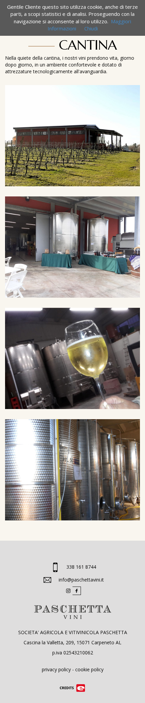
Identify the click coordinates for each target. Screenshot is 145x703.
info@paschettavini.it (81, 579)
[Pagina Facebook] (76, 590)
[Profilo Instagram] (68, 590)
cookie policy (89, 669)
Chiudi (91, 28)
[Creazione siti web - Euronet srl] (72, 687)
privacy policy (56, 669)
